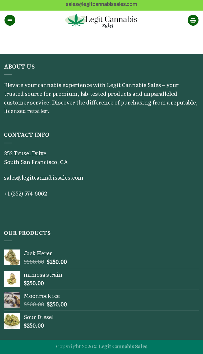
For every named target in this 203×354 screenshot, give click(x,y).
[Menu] (9, 20)
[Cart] (193, 20)
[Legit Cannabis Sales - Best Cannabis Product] (101, 20)
